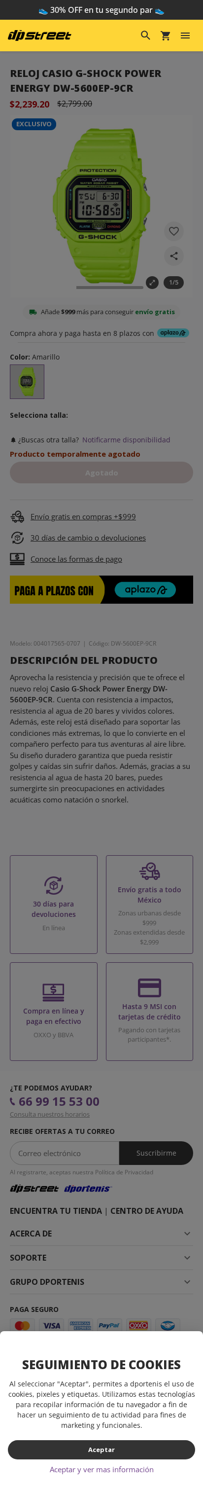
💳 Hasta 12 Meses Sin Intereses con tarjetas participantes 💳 (101, 15)
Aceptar (101, 1449)
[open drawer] (185, 47)
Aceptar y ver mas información (102, 1469)
